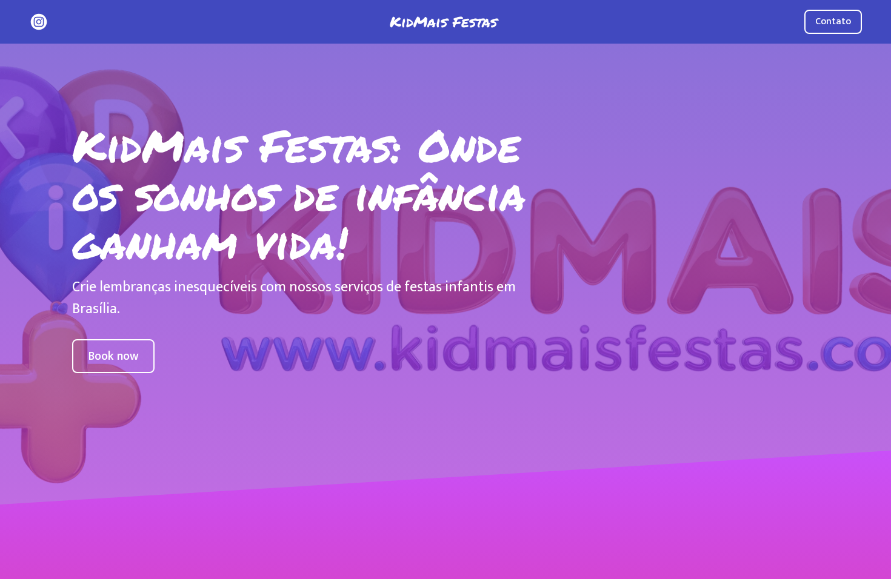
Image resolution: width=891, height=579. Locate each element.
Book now (113, 356)
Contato (833, 21)
